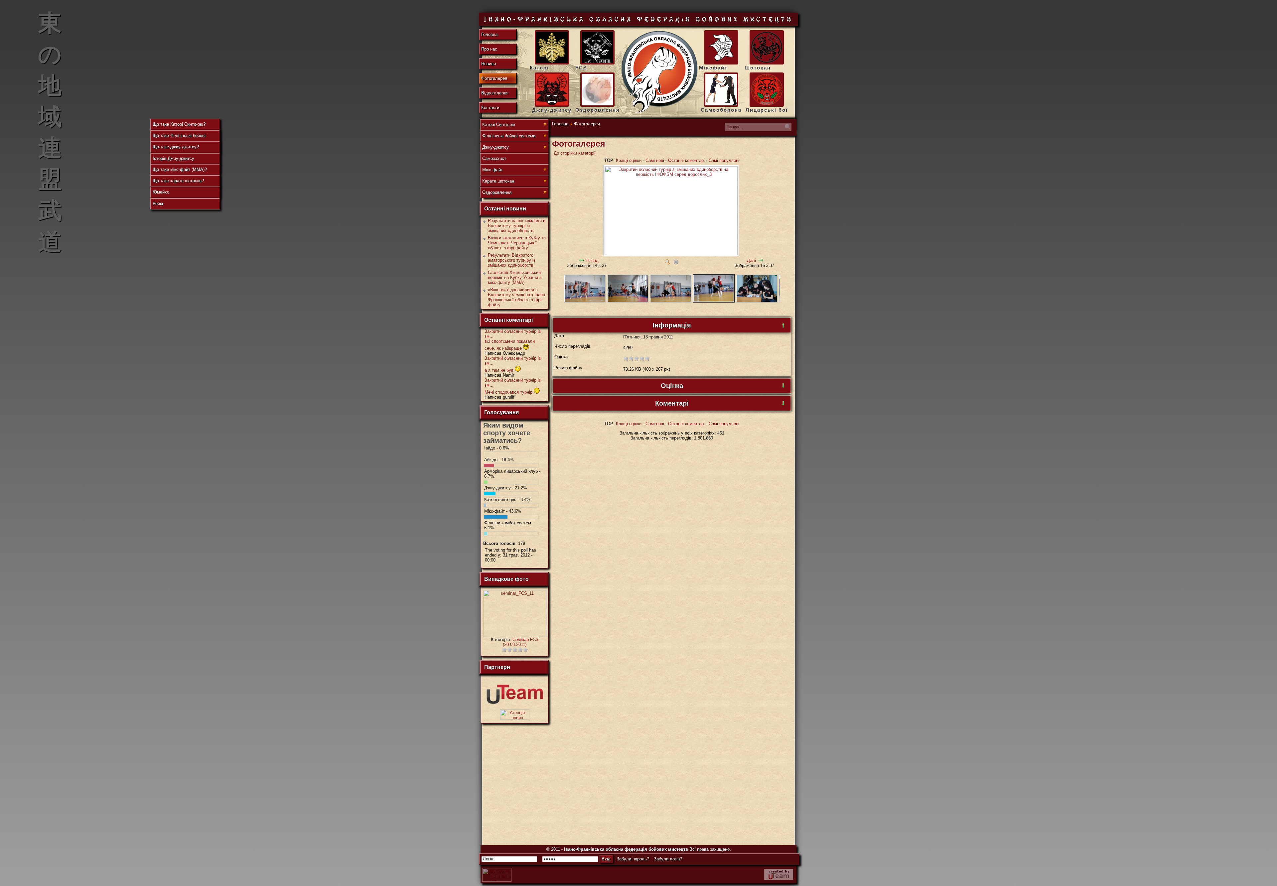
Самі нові (654, 160)
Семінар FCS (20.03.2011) (521, 642)
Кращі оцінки (628, 160)
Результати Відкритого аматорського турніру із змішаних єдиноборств (511, 260)
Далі (751, 260)
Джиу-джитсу (552, 110)
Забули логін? (668, 858)
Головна (560, 123)
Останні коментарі (686, 160)
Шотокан (758, 67)
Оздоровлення (597, 110)
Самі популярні (724, 160)
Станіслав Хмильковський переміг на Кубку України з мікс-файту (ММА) (514, 277)
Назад (592, 260)
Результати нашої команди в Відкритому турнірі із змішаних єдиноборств (516, 225)
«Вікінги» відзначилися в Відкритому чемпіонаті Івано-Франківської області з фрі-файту (517, 297)
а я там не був (500, 370)
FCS (581, 67)
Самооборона (721, 110)
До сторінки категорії (575, 153)
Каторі (539, 67)
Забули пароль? (633, 858)
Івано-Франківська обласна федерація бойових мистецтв (626, 849)
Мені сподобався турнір (509, 392)
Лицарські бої (767, 110)
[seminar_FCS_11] (514, 635)
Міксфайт (713, 67)
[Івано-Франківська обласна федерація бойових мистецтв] (659, 72)
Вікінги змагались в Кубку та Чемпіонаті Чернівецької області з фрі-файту (517, 242)
